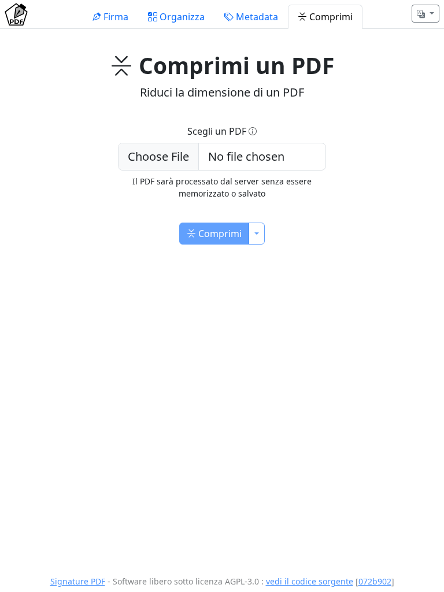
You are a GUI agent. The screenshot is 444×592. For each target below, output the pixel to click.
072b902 (374, 581)
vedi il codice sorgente (309, 581)
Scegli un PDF (218, 131)
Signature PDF (77, 581)
